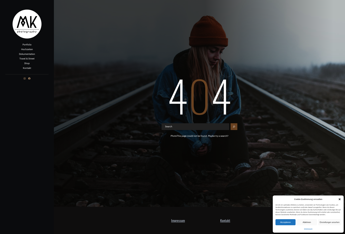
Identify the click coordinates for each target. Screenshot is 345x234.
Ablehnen (307, 222)
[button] (339, 199)
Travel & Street (26, 58)
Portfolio (27, 44)
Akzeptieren (285, 222)
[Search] (234, 126)
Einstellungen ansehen (329, 222)
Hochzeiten (27, 49)
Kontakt (27, 68)
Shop (27, 63)
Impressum (308, 229)
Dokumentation (27, 54)
